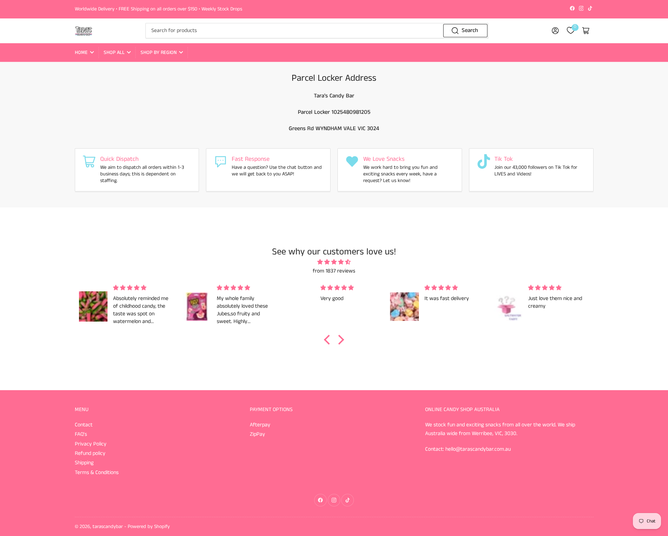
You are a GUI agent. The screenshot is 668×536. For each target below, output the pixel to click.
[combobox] (316, 30)
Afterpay (260, 425)
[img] (334, 262)
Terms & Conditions (97, 472)
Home (81, 52)
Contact (84, 425)
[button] (329, 340)
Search (470, 30)
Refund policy (90, 453)
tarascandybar (108, 526)
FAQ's (81, 434)
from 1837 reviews (334, 271)
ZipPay (257, 434)
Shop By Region (159, 52)
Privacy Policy (90, 444)
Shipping (84, 463)
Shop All (114, 52)
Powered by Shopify (149, 526)
